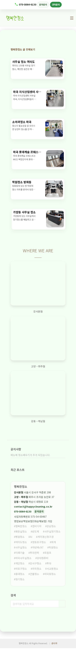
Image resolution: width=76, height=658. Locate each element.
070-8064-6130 (27, 4)
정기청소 (20, 579)
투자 (49, 563)
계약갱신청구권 (45, 537)
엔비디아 (36, 526)
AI (31, 537)
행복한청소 (21, 526)
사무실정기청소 (52, 531)
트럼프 (47, 552)
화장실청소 (21, 531)
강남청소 (51, 526)
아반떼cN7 (37, 547)
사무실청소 (21, 547)
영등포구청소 (39, 542)
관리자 (54, 643)
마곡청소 (36, 568)
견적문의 (56, 4)
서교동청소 (52, 568)
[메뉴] (72, 18)
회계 (53, 542)
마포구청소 (21, 568)
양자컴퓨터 (42, 558)
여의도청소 (21, 542)
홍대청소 (20, 574)
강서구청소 (35, 563)
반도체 (35, 531)
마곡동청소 (50, 574)
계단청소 (20, 563)
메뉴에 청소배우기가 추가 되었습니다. (30, 455)
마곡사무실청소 (23, 558)
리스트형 (62, 49)
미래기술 (20, 552)
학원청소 (53, 547)
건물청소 (34, 574)
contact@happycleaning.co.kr (33, 506)
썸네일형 (56, 49)
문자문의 (43, 4)
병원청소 (20, 537)
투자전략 (34, 552)
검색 (62, 603)
